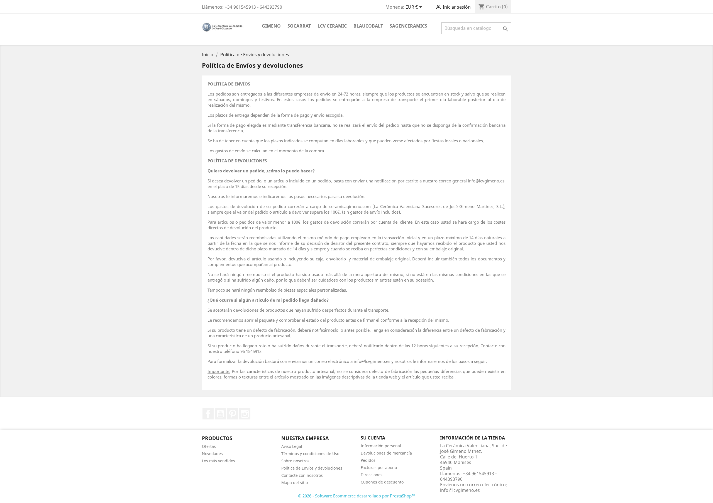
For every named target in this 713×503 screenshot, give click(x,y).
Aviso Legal (291, 446)
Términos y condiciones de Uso (310, 453)
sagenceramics (408, 26)
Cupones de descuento (382, 482)
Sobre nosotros (295, 460)
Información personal (381, 445)
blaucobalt (368, 26)
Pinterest (232, 413)
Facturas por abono (379, 467)
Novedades (212, 453)
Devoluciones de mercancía (386, 453)
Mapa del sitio (294, 482)
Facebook (208, 413)
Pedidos (368, 460)
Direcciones (371, 474)
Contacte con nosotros (302, 475)
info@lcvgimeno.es (460, 490)
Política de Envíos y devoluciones (311, 468)
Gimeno (271, 26)
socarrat (299, 26)
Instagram (244, 413)
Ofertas (209, 446)
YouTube (220, 413)
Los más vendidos (218, 460)
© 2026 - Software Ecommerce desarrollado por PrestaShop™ (356, 496)
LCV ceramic (332, 26)
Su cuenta (373, 438)
